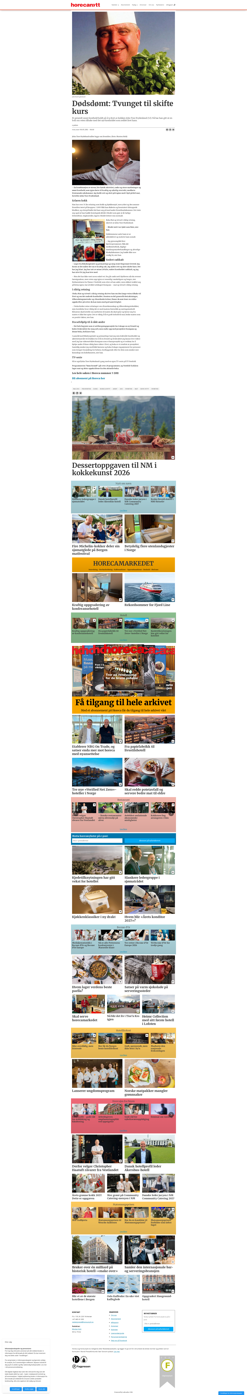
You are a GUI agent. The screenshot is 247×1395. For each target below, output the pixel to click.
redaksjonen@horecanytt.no (82, 1322)
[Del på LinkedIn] (170, 129)
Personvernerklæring (119, 1337)
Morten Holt (76, 1329)
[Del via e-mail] (173, 129)
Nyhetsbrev (160, 5)
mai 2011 (76, 389)
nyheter (128, 389)
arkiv (115, 389)
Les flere (123, 511)
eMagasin (169, 5)
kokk (95, 389)
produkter (86, 389)
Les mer (117, 1351)
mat (136, 389)
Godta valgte (29, 1389)
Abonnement (125, 5)
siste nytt (144, 389)
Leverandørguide (117, 1333)
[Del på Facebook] (167, 129)
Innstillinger (16, 1389)
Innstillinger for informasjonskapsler (231, 1393)
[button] (75, 495)
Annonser (143, 5)
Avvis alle (41, 1389)
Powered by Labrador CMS (123, 1392)
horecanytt (105, 389)
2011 (121, 389)
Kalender (114, 1329)
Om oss (151, 5)
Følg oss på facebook (119, 1340)
